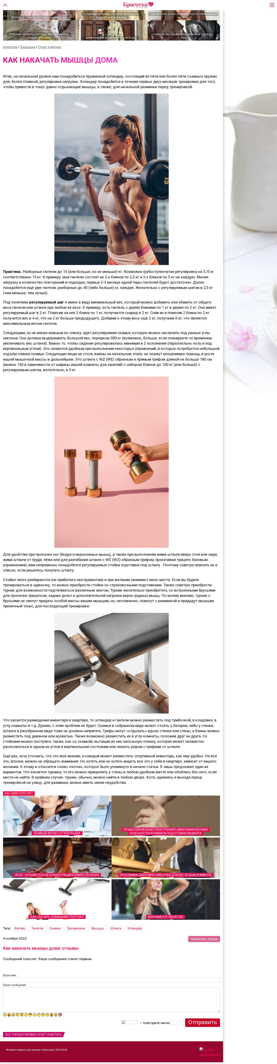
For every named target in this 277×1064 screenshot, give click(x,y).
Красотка (10, 61)
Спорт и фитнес (49, 61)
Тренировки (76, 942)
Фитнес (20, 942)
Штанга (115, 942)
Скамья (55, 942)
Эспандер (134, 942)
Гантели (37, 942)
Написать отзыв (204, 953)
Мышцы (97, 942)
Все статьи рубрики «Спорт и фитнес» (33, 1048)
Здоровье (27, 61)
